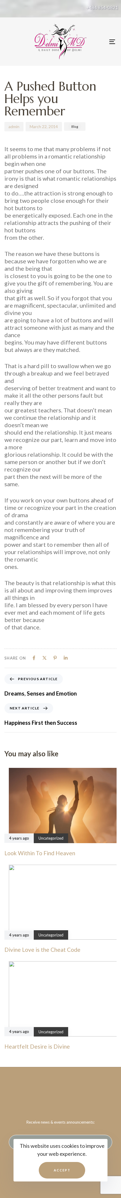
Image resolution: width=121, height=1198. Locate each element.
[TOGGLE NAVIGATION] (97, 41)
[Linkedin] (65, 658)
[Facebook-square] (49, 1097)
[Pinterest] (55, 658)
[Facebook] (34, 658)
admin (14, 126)
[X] (44, 658)
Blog (74, 126)
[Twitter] (60, 1097)
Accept (62, 1170)
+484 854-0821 (102, 7)
